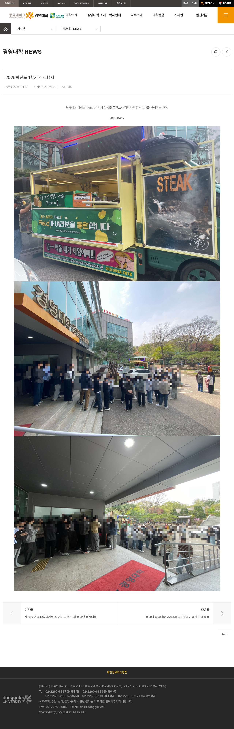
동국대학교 (9, 3)
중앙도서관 (121, 3)
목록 (224, 634)
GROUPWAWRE (81, 3)
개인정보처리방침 (117, 672)
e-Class (60, 3)
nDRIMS (44, 3)
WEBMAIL (102, 3)
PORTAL (27, 3)
